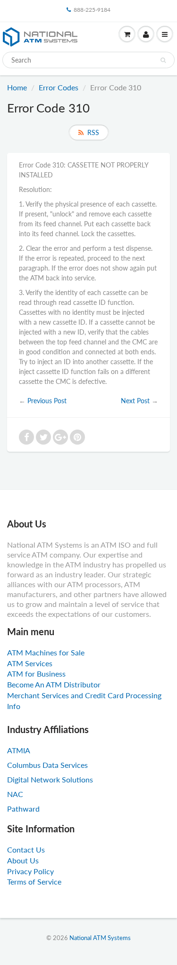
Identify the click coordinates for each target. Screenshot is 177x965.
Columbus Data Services (47, 764)
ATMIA (18, 750)
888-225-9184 (92, 9)
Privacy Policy (30, 871)
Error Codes (58, 87)
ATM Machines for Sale (45, 652)
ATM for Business (36, 673)
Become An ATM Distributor (54, 684)
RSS (93, 132)
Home (17, 87)
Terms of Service (34, 881)
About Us (23, 860)
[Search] (163, 60)
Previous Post (47, 401)
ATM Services (29, 663)
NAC (15, 794)
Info (13, 706)
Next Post (135, 401)
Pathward (23, 808)
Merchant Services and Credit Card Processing (84, 695)
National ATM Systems (100, 937)
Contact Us (26, 849)
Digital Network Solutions (50, 779)
